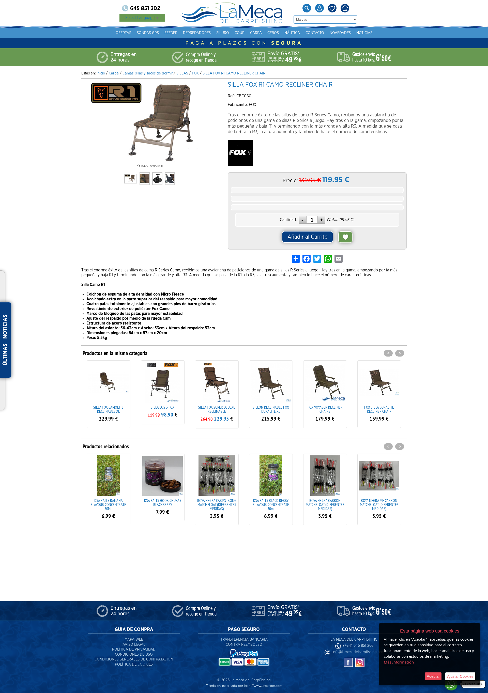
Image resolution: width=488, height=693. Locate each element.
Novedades (340, 33)
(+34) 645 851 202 (358, 646)
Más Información (399, 662)
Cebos (273, 33)
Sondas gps (148, 33)
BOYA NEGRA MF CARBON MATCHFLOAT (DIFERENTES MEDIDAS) (325, 504)
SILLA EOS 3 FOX (108, 407)
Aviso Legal (134, 644)
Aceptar (433, 676)
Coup (240, 33)
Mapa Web (134, 639)
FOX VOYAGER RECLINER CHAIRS (270, 409)
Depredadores (197, 33)
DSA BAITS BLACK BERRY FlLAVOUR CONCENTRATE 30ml (217, 504)
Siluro (222, 33)
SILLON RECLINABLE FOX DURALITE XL (217, 409)
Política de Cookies (134, 664)
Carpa (256, 33)
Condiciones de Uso (134, 654)
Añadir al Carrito (307, 237)
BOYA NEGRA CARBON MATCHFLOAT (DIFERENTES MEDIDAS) (271, 504)
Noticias (364, 33)
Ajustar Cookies (460, 676)
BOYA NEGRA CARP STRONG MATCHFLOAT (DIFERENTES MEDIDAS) (162, 504)
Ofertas (123, 33)
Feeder (170, 33)
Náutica (292, 33)
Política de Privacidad (134, 649)
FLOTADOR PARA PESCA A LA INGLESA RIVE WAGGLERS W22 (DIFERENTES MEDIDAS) (379, 506)
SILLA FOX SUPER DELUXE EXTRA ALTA (379, 409)
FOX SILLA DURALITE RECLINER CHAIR (325, 409)
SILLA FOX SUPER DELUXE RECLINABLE (162, 409)
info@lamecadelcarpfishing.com (358, 652)
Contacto (315, 33)
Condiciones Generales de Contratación (134, 659)
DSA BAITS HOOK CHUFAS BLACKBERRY (108, 502)
